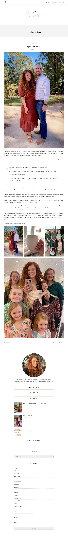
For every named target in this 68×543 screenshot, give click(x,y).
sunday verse (17, 498)
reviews (16, 495)
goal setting (17, 476)
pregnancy (17, 490)
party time (16, 487)
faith (34, 43)
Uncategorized (18, 506)
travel (15, 503)
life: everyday (17, 481)
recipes (16, 492)
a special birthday (34, 46)
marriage (16, 484)
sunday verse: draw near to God (31, 430)
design (16, 468)
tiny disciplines (18, 500)
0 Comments (7, 342)
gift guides (17, 473)
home (15, 479)
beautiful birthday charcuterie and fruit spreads (34, 403)
